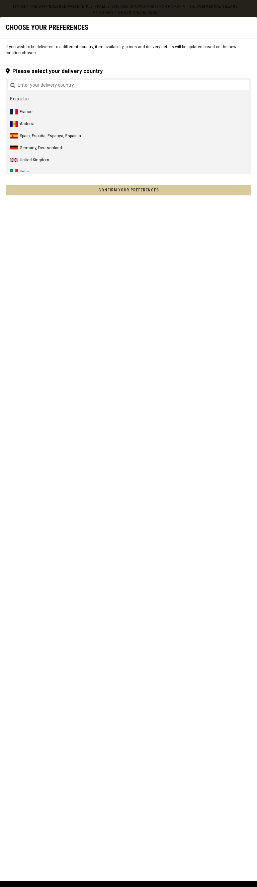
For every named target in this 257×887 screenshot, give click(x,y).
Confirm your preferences (128, 190)
